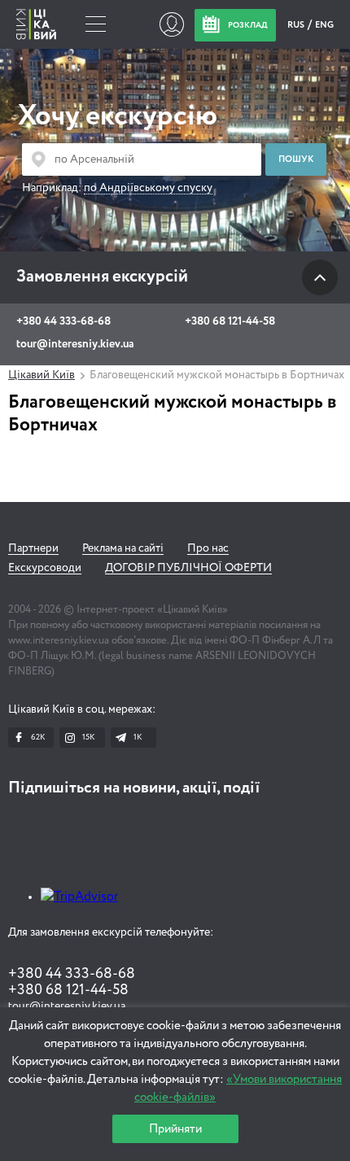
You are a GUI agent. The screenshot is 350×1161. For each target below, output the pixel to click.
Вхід (171, 24)
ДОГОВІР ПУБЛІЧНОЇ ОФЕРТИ (188, 568)
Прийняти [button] (175, 1129)
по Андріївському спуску (148, 188)
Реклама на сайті (123, 548)
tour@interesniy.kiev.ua (74, 344)
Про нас (208, 548)
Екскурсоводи (44, 568)
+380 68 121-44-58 (230, 321)
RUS (296, 24)
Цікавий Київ (41, 375)
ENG (324, 24)
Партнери (33, 548)
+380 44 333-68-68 (63, 321)
